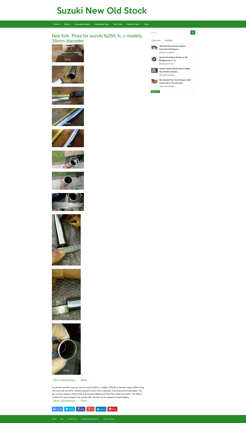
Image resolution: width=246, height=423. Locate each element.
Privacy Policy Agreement (90, 419)
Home (56, 24)
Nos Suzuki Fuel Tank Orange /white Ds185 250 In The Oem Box (175, 81)
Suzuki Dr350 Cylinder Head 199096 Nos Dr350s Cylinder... (174, 70)
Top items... (155, 91)
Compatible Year (101, 24)
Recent (169, 40)
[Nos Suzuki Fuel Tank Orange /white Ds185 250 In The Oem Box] (154, 82)
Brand (66, 24)
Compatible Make (81, 24)
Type (146, 24)
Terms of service (109, 419)
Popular (156, 40)
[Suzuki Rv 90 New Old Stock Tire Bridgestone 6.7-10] (154, 60)
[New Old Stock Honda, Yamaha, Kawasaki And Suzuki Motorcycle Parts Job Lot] (154, 48)
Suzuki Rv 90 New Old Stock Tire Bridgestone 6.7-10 (173, 59)
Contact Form (72, 419)
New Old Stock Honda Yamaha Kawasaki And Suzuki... (172, 47)
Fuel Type (118, 24)
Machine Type (133, 24)
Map (61, 419)
